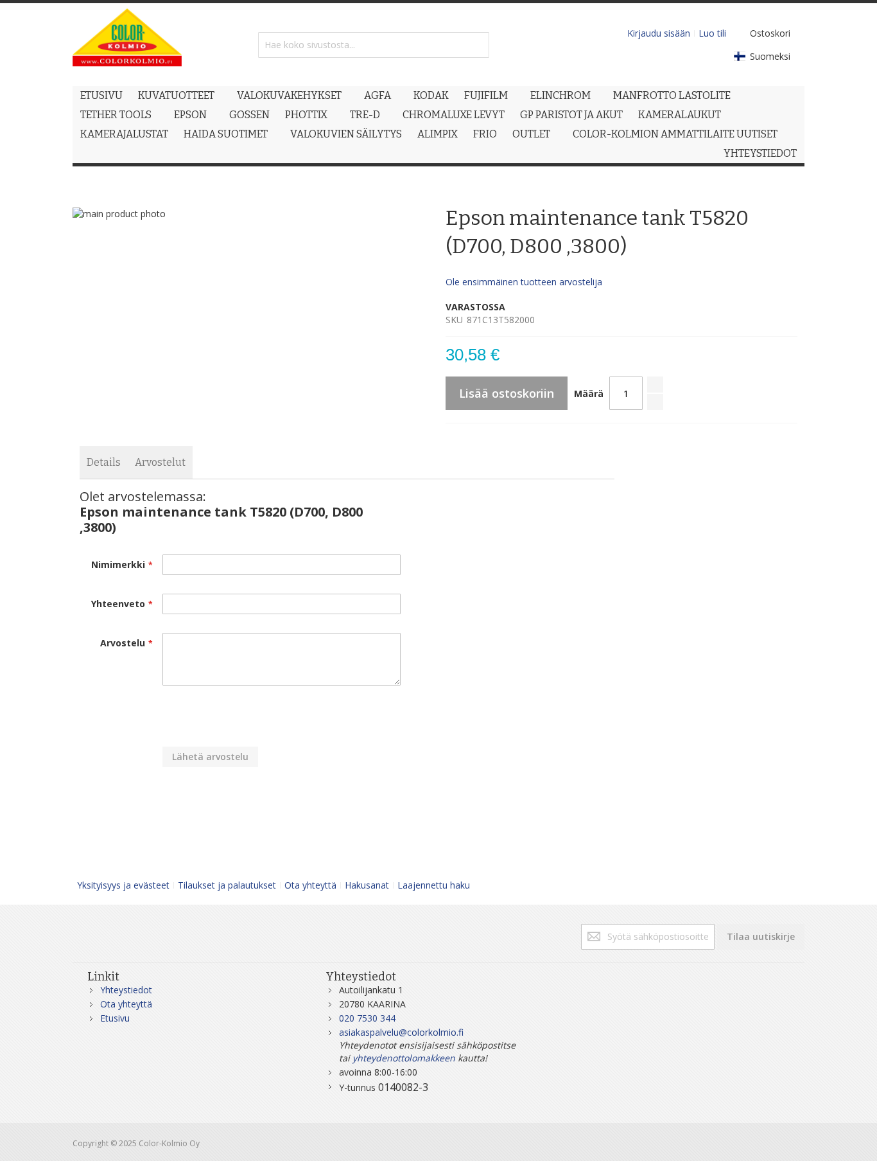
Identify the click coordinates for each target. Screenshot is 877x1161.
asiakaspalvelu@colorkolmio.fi (401, 1032)
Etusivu (115, 1018)
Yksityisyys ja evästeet (123, 885)
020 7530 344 (367, 1018)
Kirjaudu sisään (658, 33)
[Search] (476, 45)
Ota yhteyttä (310, 885)
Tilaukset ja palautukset (227, 885)
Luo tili (712, 33)
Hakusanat (367, 885)
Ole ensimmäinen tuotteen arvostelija (524, 282)
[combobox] (373, 45)
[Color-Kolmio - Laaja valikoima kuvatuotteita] (127, 44)
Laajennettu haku (433, 885)
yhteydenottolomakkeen (403, 1058)
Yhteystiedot (126, 990)
